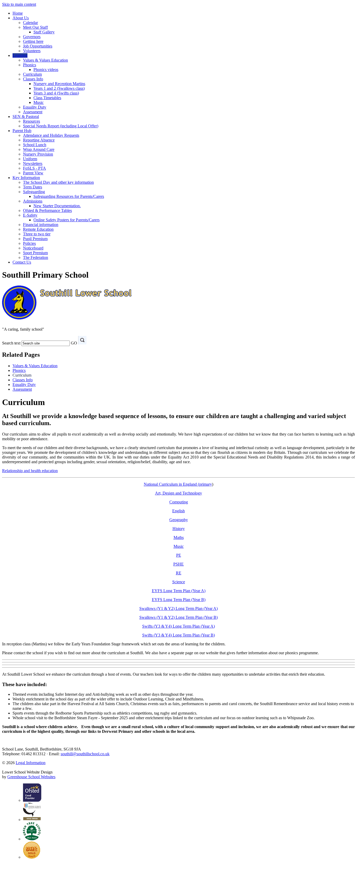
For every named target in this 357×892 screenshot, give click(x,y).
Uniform (30, 159)
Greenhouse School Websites (31, 777)
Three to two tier (36, 234)
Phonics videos (45, 69)
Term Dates (32, 187)
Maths (179, 537)
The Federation (35, 257)
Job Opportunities (37, 46)
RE (178, 573)
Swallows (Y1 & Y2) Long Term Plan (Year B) (178, 617)
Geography (178, 520)
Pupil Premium (35, 238)
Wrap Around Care (38, 149)
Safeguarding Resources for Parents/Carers (68, 196)
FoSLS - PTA (34, 168)
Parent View (33, 173)
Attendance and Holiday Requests (51, 135)
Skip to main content (19, 4)
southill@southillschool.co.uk (85, 754)
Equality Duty (34, 107)
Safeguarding (34, 191)
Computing (178, 502)
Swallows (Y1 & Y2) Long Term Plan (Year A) (178, 608)
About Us (21, 18)
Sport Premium (35, 253)
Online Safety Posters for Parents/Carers (66, 220)
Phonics (29, 65)
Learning (20, 55)
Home (18, 13)
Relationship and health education (30, 470)
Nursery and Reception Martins (59, 83)
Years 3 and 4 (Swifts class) (56, 93)
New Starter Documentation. (57, 206)
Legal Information (30, 762)
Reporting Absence (39, 140)
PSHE (178, 564)
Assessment (32, 112)
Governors (32, 36)
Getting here (33, 41)
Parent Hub (22, 130)
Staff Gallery (44, 32)
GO (74, 343)
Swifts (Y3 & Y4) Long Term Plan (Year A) (178, 626)
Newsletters (32, 163)
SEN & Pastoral (26, 116)
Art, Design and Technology (178, 493)
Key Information (26, 177)
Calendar (30, 22)
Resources (31, 121)
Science (178, 582)
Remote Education (38, 229)
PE (178, 555)
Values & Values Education (45, 60)
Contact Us (22, 262)
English (178, 511)
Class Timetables (47, 98)
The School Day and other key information (58, 182)
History (178, 528)
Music (38, 102)
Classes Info (33, 79)
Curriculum (32, 74)
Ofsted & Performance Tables (47, 210)
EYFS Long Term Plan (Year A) (178, 590)
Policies (29, 243)
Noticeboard (33, 248)
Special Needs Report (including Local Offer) (60, 126)
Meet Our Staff (35, 27)
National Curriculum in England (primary (178, 484)
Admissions (32, 201)
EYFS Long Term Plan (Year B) (178, 599)
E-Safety (30, 215)
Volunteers (32, 51)
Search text (11, 343)
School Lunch (34, 144)
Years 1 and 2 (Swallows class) (59, 88)
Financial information (40, 224)
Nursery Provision (38, 154)
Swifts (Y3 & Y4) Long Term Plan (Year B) (178, 635)
